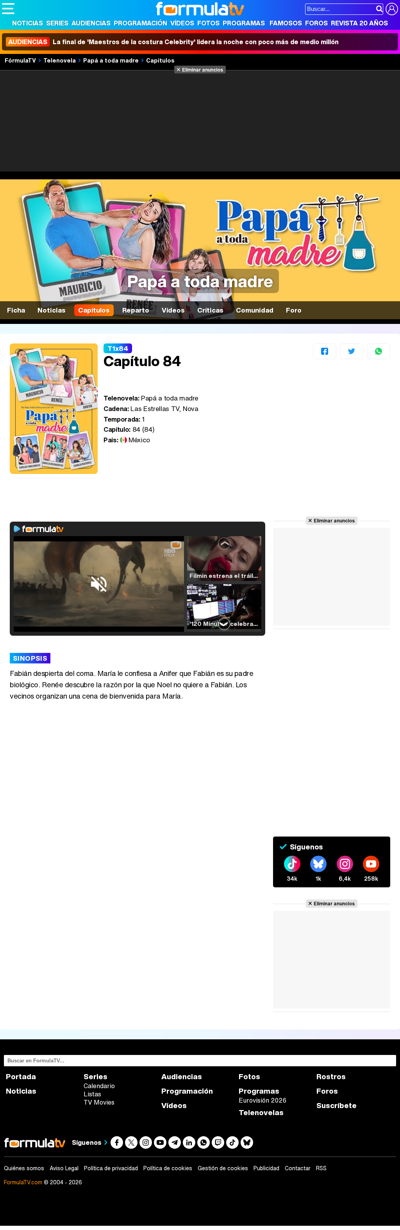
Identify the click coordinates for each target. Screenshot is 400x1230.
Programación (140, 23)
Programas (244, 23)
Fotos (208, 23)
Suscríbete (336, 1105)
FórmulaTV (20, 60)
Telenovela (59, 60)
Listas (92, 1094)
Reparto (135, 310)
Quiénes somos (24, 1168)
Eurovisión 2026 (262, 1100)
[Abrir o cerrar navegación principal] (8, 8)
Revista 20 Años (359, 23)
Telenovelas (261, 1112)
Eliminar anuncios (202, 69)
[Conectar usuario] (392, 9)
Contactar (298, 1168)
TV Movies (99, 1102)
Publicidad (266, 1168)
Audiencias (91, 23)
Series (57, 23)
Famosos (286, 23)
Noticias (27, 23)
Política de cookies (167, 1168)
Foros (316, 23)
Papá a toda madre (111, 60)
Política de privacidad (111, 1168)
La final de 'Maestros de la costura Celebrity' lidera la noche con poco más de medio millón (173, 41)
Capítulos (160, 60)
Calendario (99, 1086)
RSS (321, 1168)
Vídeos (182, 23)
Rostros (331, 1076)
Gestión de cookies (223, 1168)
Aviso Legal (64, 1168)
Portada (21, 1076)
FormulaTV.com (23, 1182)
